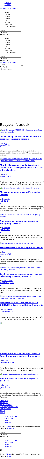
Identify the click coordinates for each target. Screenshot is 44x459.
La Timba (8, 5)
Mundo (7, 22)
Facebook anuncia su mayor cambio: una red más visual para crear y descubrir (21, 275)
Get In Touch (9, 419)
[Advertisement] (22, 98)
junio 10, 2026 (5, 230)
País (6, 20)
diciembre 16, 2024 (7, 362)
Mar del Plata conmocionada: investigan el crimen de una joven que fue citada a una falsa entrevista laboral (21, 167)
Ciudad (7, 14)
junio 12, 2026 (5, 201)
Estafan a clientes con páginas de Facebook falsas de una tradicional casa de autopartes (20, 354)
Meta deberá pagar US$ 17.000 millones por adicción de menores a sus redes (20, 137)
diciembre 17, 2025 (7, 283)
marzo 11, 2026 (5, 254)
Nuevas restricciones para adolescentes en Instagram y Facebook (19, 222)
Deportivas (8, 24)
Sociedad (8, 18)
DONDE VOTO (11, 417)
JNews (8, 426)
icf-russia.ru (4, 401)
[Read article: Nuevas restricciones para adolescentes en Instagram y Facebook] (22, 216)
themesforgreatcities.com (9, 407)
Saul (3, 252)
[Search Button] (22, 65)
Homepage (8, 423)
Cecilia (4, 143)
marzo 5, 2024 (5, 387)
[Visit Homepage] (9, 8)
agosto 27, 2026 (5, 145)
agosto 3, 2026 (5, 176)
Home (7, 12)
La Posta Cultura (10, 26)
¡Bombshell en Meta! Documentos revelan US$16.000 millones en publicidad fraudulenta (21, 303)
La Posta (5, 360)
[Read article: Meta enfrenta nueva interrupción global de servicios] (22, 188)
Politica (7, 16)
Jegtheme (10, 428)
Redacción (6, 199)
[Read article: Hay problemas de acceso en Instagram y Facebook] (22, 374)
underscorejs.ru (5, 409)
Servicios (8, 3)
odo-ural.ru (4, 403)
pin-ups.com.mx (6, 405)
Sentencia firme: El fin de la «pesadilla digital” (21, 247)
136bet (2, 411)
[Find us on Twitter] (1, 450)
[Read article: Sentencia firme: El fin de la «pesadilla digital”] (22, 243)
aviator (2, 413)
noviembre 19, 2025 (7, 311)
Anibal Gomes (7, 281)
